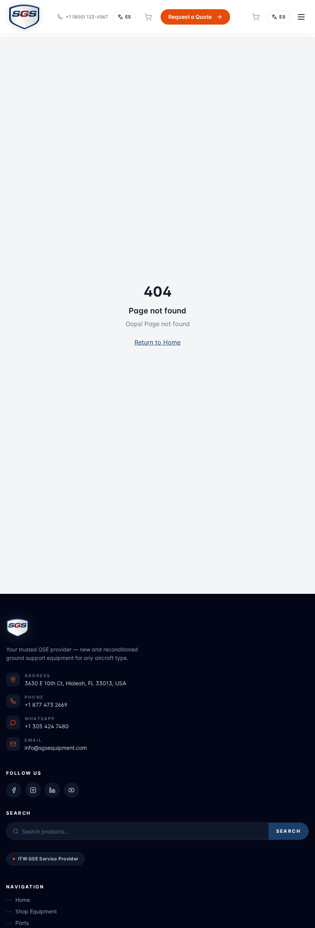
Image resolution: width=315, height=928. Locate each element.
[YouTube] (71, 790)
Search (288, 831)
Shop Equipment (36, 911)
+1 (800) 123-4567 (87, 17)
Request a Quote (190, 16)
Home (22, 900)
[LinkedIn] (52, 790)
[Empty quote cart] (148, 17)
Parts (22, 923)
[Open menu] (301, 17)
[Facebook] (14, 790)
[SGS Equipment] (24, 17)
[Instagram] (33, 790)
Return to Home (157, 342)
